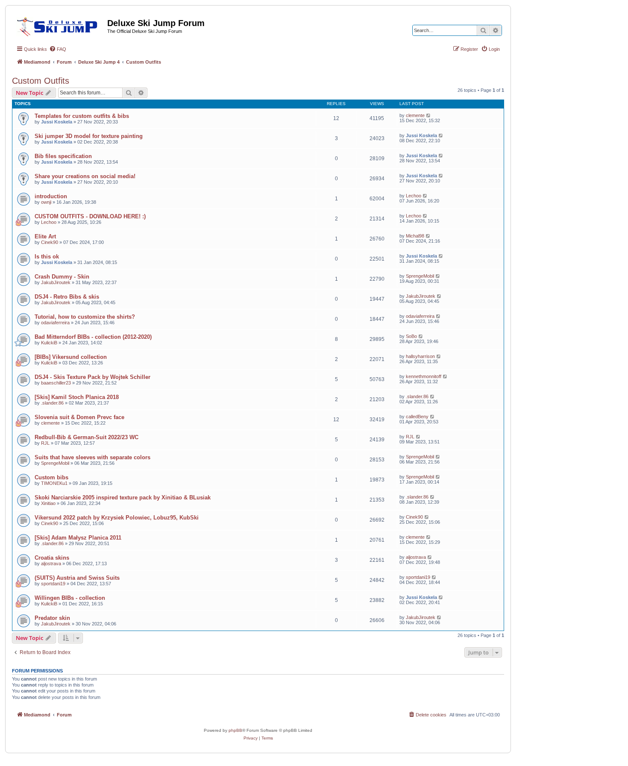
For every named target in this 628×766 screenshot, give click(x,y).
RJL (45, 443)
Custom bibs (51, 477)
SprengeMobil (420, 276)
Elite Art (45, 236)
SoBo (411, 336)
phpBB (235, 730)
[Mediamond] (59, 25)
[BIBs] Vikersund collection (71, 357)
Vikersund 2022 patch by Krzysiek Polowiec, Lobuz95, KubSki (117, 517)
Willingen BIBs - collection (70, 598)
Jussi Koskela (56, 121)
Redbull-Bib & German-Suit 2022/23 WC (86, 437)
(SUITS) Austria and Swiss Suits (77, 578)
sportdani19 (53, 583)
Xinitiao (48, 503)
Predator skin (52, 618)
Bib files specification (63, 156)
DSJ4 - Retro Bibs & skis (67, 296)
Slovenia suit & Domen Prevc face (79, 417)
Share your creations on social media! (85, 176)
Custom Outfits (40, 80)
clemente (415, 115)
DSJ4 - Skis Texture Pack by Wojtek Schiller (92, 377)
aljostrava (51, 563)
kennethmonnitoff (423, 376)
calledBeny (417, 416)
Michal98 (415, 235)
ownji (46, 202)
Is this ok (47, 256)
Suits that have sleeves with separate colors (92, 457)
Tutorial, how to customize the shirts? (85, 317)
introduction (51, 196)
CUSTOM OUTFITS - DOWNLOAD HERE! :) (90, 216)
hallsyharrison (420, 356)
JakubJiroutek (55, 282)
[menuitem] (57, 49)
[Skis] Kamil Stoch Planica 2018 (77, 397)
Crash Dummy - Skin (62, 276)
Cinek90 (49, 242)
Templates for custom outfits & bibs (82, 116)
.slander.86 (52, 402)
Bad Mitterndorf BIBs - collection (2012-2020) (93, 337)
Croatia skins (52, 558)
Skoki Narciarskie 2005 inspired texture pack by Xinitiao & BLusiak (123, 497)
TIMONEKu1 (54, 483)
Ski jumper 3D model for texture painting (89, 136)
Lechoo (413, 195)
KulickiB (49, 342)
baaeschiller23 (56, 382)
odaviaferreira (55, 322)
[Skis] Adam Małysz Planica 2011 (78, 537)
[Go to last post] (428, 115)
